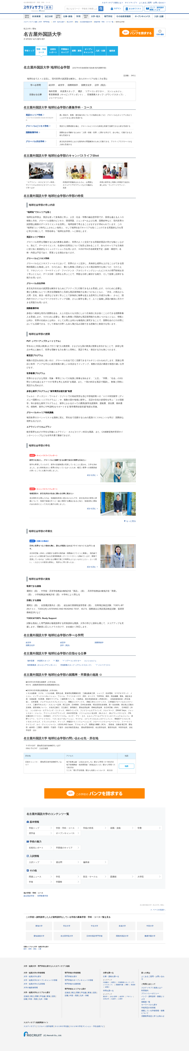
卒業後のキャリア (65, 50)
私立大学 (70, 22)
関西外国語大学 (122, 936)
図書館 (113, 876)
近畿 (25, 999)
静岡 (29, 949)
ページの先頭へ (159, 910)
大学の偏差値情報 (31, 988)
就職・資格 (77, 51)
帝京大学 (66, 926)
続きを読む (91, 475)
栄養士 (107, 987)
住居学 (113, 999)
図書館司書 (119, 984)
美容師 (133, 984)
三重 (39, 949)
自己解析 (49, 16)
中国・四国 (32, 999)
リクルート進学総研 (45, 1026)
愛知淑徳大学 (39, 936)
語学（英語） (65, 645)
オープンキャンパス (142, 16)
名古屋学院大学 (67, 936)
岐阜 (25, 949)
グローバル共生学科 (35, 141)
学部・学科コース (41, 50)
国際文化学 (30, 645)
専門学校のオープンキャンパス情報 (79, 980)
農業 (127, 984)
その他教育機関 (123, 16)
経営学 (63, 643)
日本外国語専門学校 (94, 936)
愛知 (76, 22)
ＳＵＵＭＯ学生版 (62, 1026)
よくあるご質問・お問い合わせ (151, 3)
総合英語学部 (29, 896)
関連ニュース (35, 876)
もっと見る (131, 521)
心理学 (120, 999)
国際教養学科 (32, 132)
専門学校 (108, 16)
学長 (58, 876)
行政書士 (106, 982)
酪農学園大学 (150, 936)
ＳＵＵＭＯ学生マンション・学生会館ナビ (87, 1026)
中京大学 (94, 926)
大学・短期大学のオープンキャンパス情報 (40, 980)
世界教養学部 (42, 896)
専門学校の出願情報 (73, 984)
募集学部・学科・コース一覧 (103, 22)
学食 (31, 882)
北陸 (53, 996)
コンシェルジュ (90, 661)
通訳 (57, 661)
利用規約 (144, 990)
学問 (78, 16)
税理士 (113, 982)
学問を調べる (108, 991)
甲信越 (42, 996)
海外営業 (30, 661)
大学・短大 (95, 16)
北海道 (26, 996)
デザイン (129, 996)
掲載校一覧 (145, 1002)
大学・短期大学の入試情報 (34, 984)
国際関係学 (99, 643)
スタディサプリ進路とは (111, 3)
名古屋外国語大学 (86, 22)
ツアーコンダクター (73, 661)
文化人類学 (113, 996)
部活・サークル (90, 876)
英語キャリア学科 (34, 115)
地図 (126, 766)
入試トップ (34, 862)
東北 (32, 996)
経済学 (28, 643)
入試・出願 (158, 16)
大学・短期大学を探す (32, 976)
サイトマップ (130, 3)
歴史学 (105, 996)
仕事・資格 (67, 16)
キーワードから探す (149, 1005)
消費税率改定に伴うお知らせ (152, 1016)
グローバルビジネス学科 (37, 126)
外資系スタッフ (43, 661)
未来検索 (36, 16)
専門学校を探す (71, 976)
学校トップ (29, 51)
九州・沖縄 (43, 999)
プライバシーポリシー (150, 993)
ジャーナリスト (104, 665)
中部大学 (150, 926)
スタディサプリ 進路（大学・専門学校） (37, 22)
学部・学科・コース (65, 828)
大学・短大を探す (59, 22)
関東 (37, 996)
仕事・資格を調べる (111, 976)
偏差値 (112, 51)
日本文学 (106, 999)
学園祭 (59, 882)
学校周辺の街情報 (148, 1008)
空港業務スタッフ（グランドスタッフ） (76, 665)
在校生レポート (53, 50)
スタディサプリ (30, 1026)
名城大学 (122, 926)
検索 (101, 8)
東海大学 (39, 926)
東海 (48, 996)
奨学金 (32, 833)
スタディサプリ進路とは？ (152, 988)
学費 (139, 828)
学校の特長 (88, 828)
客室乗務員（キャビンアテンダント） (42, 665)
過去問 (59, 862)
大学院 (140, 876)
